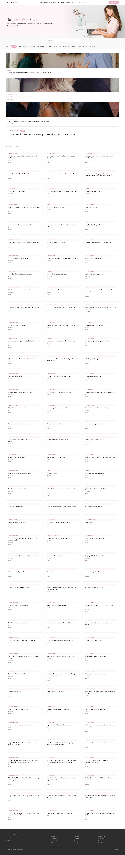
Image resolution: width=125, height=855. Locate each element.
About (79, 2)
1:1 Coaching (53, 843)
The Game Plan (54, 836)
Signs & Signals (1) (53, 46)
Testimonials (76, 838)
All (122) (14, 46)
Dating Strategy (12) (83, 46)
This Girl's (11, 2)
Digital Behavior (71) (42, 46)
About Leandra (77, 836)
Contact (99, 840)
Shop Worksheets (77, 843)
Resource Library (101, 836)
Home (41, 2)
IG (6, 840)
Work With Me (114, 2)
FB (10, 840)
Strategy (53, 2)
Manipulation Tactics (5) (64, 46)
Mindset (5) (74, 46)
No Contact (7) (32, 46)
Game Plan (47, 2)
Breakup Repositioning (64, 2)
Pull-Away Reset (53, 838)
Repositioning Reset (54, 840)
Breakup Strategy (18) (23, 46)
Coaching (73, 2)
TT (8, 840)
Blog (84, 2)
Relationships (92, 46)
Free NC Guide (101, 838)
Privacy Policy (100, 843)
